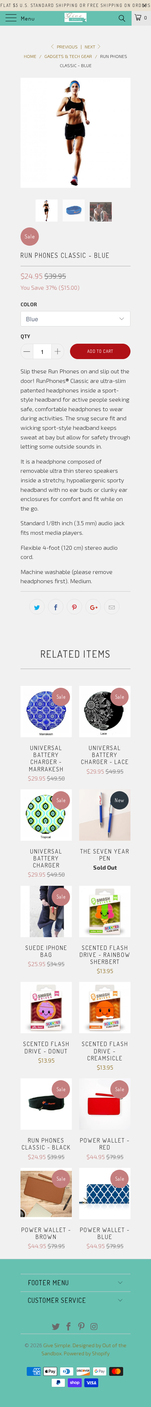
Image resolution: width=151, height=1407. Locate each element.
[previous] (27, 133)
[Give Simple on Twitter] (56, 1327)
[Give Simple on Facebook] (68, 1327)
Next (90, 46)
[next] (123, 133)
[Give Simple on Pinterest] (81, 1327)
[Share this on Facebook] (55, 606)
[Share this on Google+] (93, 606)
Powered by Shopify (87, 1353)
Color (29, 304)
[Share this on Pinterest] (74, 606)
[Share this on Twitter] (37, 606)
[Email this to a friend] (111, 606)
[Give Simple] (75, 18)
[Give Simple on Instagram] (94, 1327)
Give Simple (56, 1345)
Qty (25, 336)
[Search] (121, 18)
